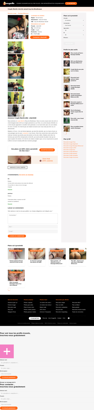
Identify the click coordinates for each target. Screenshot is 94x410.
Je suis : (66, 18)
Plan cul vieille (59, 305)
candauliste (25, 133)
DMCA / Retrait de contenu (50, 323)
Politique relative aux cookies (37, 323)
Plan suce (10, 309)
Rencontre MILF (76, 302)
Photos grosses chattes (30, 312)
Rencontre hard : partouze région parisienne (75, 79)
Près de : (66, 37)
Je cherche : (67, 23)
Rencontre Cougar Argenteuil (71, 143)
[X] (69, 318)
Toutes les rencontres (77, 312)
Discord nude (59, 309)
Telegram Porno (12, 312)
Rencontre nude (12, 307)
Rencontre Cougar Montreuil (70, 151)
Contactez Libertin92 (40, 37)
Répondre (10, 189)
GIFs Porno (43, 309)
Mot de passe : (4, 371)
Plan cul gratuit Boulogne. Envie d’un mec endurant (15, 284)
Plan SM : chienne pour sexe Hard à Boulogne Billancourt (77, 262)
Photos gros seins (28, 305)
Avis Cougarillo (52, 318)
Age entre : (66, 28)
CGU (64, 318)
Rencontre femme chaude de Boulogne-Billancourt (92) (76, 95)
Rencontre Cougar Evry (69, 149)
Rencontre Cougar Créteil (70, 147)
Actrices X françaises (45, 312)
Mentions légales (73, 323)
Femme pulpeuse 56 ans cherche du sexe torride (16, 261)
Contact (59, 318)
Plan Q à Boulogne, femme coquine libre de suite (77, 112)
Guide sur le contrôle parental (24, 323)
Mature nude (43, 307)
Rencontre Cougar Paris (69, 142)
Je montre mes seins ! (45, 302)
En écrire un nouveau (26, 174)
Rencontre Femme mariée (79, 309)
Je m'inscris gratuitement (8, 377)
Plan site (45, 318)
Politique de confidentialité (62, 323)
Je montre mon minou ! (46, 305)
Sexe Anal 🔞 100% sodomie (46, 160)
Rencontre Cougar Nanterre (70, 153)
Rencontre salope (60, 302)
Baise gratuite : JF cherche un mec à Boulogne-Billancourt (56, 262)
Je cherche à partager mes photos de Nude (36, 261)
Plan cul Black (76, 305)
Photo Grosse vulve (29, 307)
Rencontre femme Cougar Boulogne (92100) (75, 87)
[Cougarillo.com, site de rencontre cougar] (8, 3)
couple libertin (20, 121)
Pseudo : (2, 365)
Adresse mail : (3, 360)
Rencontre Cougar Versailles (71, 155)
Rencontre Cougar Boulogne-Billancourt (73, 145)
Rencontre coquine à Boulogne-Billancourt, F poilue (77, 103)
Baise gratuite (75, 307)
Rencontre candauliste (61, 307)
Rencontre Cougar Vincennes (71, 157)
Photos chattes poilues (30, 309)
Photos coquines (28, 302)
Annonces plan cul (12, 302)
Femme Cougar (12, 305)
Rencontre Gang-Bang (61, 312)
